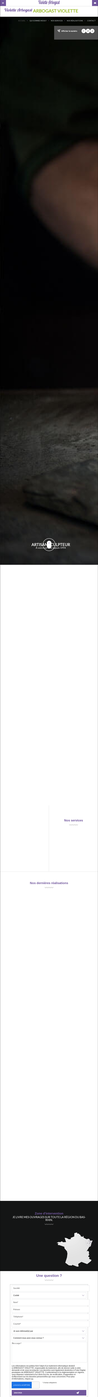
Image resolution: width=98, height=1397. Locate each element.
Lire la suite (43, 601)
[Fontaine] (49, 1153)
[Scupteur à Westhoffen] (49, 640)
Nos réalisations (75, 21)
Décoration (62, 851)
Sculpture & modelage (67, 838)
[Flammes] (49, 928)
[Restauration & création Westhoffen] (49, 765)
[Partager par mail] (92, 31)
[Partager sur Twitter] (88, 31)
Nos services (57, 21)
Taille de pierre (64, 832)
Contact (91, 21)
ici (32, 1379)
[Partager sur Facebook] (84, 31)
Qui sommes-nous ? (38, 21)
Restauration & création (68, 844)
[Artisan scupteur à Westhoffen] (49, 703)
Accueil (21, 21)
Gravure (61, 857)
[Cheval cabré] (49, 1078)
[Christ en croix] (49, 1003)
